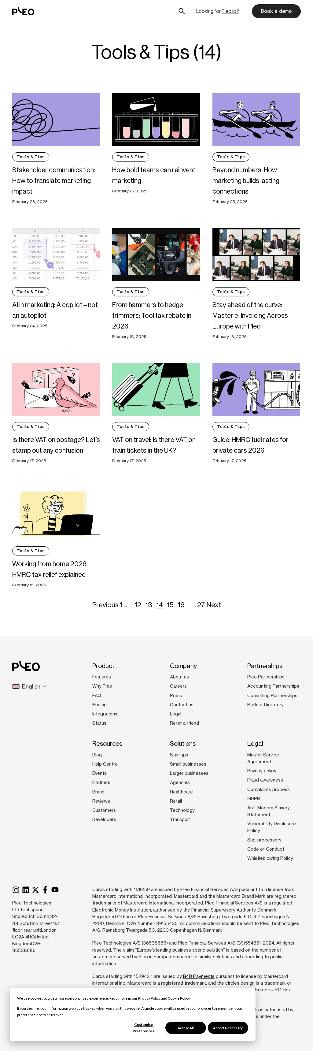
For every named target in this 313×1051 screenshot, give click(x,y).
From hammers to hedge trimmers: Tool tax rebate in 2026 (151, 315)
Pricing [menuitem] (99, 704)
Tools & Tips (31, 156)
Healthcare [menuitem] (181, 792)
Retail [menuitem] (176, 801)
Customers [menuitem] (104, 810)
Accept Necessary (228, 1028)
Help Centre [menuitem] (105, 764)
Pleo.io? (230, 11)
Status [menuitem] (99, 723)
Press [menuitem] (176, 695)
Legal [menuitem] (175, 714)
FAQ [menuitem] (96, 695)
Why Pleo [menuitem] (102, 686)
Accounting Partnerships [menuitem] (273, 686)
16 (181, 605)
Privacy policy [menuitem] (261, 771)
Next (213, 605)
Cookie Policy (179, 998)
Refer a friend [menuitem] (184, 723)
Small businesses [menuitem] (188, 764)
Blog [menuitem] (97, 755)
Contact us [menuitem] (181, 704)
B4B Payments (199, 976)
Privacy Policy (149, 998)
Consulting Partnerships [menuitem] (272, 695)
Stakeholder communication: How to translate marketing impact (53, 180)
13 (148, 605)
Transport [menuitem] (180, 819)
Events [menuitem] (99, 773)
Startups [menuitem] (179, 755)
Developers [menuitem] (104, 819)
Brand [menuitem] (98, 792)
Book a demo (276, 11)
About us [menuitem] (179, 677)
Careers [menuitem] (178, 686)
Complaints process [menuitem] (268, 789)
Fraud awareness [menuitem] (265, 780)
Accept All (186, 1028)
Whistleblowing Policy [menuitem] (270, 858)
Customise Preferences (143, 1027)
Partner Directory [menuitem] (265, 704)
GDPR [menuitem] (253, 798)
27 (201, 605)
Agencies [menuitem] (180, 782)
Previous (105, 605)
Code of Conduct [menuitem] (265, 849)
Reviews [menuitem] (101, 801)
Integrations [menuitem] (104, 714)
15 (170, 605)
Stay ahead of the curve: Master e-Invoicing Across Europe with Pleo (250, 315)
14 (159, 605)
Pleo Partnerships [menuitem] (266, 677)
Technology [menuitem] (182, 810)
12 (138, 605)
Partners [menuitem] (101, 782)
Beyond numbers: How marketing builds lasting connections (245, 180)
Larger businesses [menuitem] (189, 773)
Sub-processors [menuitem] (264, 840)
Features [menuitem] (101, 677)
